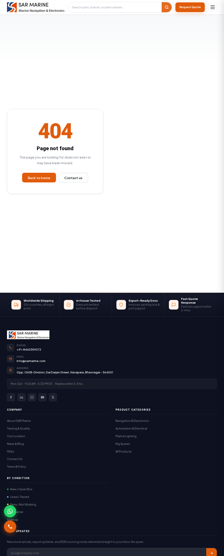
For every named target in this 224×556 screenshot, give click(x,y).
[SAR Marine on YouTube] (42, 397)
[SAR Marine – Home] (36, 7)
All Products (124, 451)
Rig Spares (123, 444)
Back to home (39, 178)
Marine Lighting (126, 436)
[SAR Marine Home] (112, 334)
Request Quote (190, 7)
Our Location (16, 436)
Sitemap (12, 519)
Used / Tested (19, 497)
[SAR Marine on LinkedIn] (21, 397)
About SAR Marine (19, 420)
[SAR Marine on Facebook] (11, 397)
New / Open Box (21, 489)
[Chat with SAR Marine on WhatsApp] (10, 511)
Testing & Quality (18, 428)
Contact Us (15, 459)
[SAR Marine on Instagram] (32, 397)
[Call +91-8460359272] (10, 526)
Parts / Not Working (23, 504)
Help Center (15, 512)
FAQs (10, 451)
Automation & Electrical (131, 428)
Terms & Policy (16, 466)
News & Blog (15, 444)
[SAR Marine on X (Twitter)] (53, 397)
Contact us (73, 178)
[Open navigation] (212, 7)
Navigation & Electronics (132, 420)
